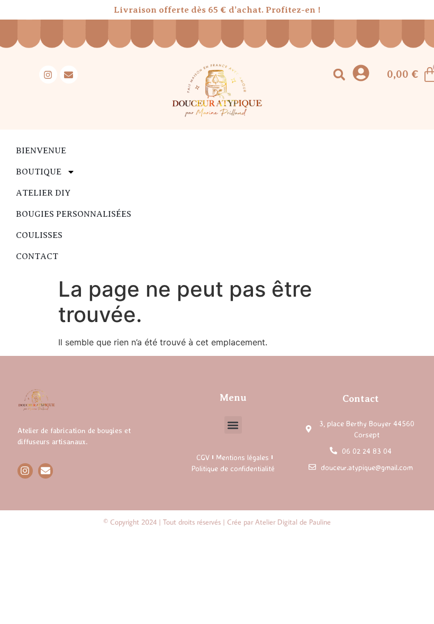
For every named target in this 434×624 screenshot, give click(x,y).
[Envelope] (69, 75)
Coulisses (39, 235)
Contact (37, 256)
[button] (339, 75)
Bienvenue (41, 150)
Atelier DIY (43, 193)
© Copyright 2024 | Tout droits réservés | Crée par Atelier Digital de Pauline (217, 522)
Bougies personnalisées (73, 214)
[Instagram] (48, 75)
